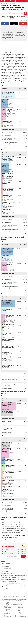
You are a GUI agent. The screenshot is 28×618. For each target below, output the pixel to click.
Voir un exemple (21, 549)
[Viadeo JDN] (20, 613)
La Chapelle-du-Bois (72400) (9, 537)
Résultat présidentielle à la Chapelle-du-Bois (13, 525)
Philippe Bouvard (6, 566)
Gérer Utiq (24, 599)
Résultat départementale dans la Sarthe (12, 523)
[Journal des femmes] (7, 607)
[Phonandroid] (20, 616)
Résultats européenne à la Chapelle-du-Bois (13, 528)
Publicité (24, 596)
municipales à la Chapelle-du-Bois (9, 61)
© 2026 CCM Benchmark (21, 600)
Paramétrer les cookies (16, 599)
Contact (6, 598)
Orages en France (6, 568)
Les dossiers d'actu (8, 553)
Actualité (5, 549)
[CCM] (20, 607)
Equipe (12, 596)
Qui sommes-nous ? (6, 596)
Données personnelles (6, 599)
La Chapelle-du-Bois (19, 34)
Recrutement (21, 598)
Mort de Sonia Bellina (7, 573)
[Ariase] (7, 616)
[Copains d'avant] (7, 613)
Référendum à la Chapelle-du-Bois (11, 532)
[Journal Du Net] (7, 610)
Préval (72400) (20, 16)
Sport (4, 551)
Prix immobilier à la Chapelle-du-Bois (11, 541)
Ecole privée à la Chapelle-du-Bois (10, 539)
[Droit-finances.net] (20, 610)
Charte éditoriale (18, 596)
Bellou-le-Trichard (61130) (7, 18)
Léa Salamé (5, 570)
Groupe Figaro (12, 600)
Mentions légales (4, 600)
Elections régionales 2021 (10, 3)
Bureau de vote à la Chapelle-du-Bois (11, 521)
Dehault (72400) (11, 16)
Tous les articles (11, 598)
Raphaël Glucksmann (7, 572)
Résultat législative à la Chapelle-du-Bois (12, 526)
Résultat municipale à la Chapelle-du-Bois (13, 530)
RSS (16, 598)
